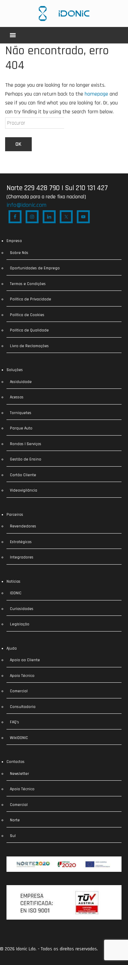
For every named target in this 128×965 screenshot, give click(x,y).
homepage (96, 94)
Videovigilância (23, 490)
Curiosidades (21, 608)
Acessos (17, 397)
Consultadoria (22, 706)
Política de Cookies (27, 314)
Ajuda (11, 648)
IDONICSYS (64, 13)
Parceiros (14, 514)
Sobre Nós (19, 252)
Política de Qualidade (29, 330)
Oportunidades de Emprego (35, 268)
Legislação (19, 624)
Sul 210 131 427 (86, 188)
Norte (15, 820)
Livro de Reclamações (29, 346)
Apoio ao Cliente (25, 660)
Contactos (15, 761)
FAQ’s (14, 722)
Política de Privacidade (30, 299)
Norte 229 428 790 (33, 188)
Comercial (19, 691)
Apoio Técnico (22, 675)
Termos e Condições (28, 283)
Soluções (14, 369)
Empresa (14, 240)
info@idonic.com (26, 205)
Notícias (13, 581)
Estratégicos (21, 541)
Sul (13, 835)
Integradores (21, 557)
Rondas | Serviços (25, 443)
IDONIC (16, 593)
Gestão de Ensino (25, 459)
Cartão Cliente (23, 475)
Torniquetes (20, 412)
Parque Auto (21, 428)
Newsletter (19, 773)
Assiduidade (21, 381)
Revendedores (23, 526)
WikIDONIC (19, 737)
